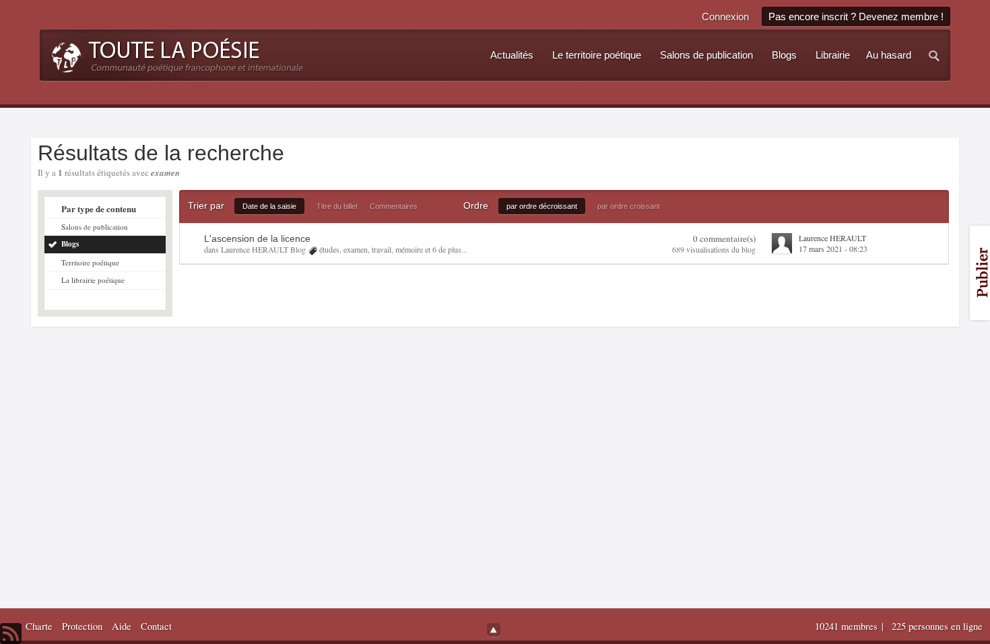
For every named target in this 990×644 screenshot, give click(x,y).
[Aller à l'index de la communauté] (173, 54)
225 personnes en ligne (937, 626)
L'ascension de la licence (257, 238)
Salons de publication (94, 227)
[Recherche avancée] (934, 55)
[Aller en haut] (493, 630)
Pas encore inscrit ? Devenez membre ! (856, 16)
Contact (156, 626)
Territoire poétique (90, 262)
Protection (82, 626)
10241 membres (847, 626)
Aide (121, 626)
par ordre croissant (628, 206)
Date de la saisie (269, 206)
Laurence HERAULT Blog (263, 249)
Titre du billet (337, 206)
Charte (39, 626)
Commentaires (394, 206)
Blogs (70, 243)
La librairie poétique (93, 280)
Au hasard (888, 55)
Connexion (725, 16)
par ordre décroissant (541, 206)
